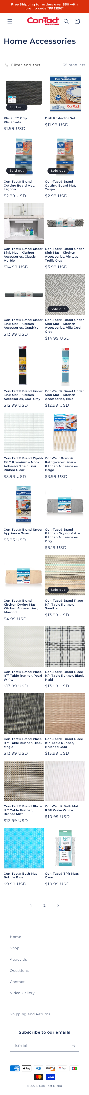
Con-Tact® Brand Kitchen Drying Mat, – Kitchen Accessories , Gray (62, 535)
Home (15, 937)
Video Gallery (22, 993)
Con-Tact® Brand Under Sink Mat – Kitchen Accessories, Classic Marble (23, 254)
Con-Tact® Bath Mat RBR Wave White (61, 808)
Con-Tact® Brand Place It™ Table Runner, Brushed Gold (64, 742)
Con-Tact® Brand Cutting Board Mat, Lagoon (19, 185)
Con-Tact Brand (50, 1086)
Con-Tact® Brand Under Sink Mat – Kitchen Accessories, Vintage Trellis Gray (64, 254)
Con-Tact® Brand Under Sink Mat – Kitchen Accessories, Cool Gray (23, 395)
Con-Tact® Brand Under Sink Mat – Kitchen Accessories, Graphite (23, 323)
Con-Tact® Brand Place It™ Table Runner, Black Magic (23, 742)
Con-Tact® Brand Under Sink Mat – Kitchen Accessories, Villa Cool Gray (64, 325)
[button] (9, 21)
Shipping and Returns (30, 1014)
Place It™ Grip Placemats (15, 120)
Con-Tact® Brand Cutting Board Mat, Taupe (60, 185)
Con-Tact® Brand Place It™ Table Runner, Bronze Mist (23, 810)
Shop (14, 948)
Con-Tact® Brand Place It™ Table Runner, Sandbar (64, 604)
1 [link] (31, 905)
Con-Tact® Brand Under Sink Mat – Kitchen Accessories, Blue (64, 395)
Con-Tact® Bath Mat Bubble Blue (20, 875)
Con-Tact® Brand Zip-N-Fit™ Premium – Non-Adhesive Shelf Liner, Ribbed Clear (23, 464)
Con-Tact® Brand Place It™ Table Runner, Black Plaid (64, 675)
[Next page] (57, 905)
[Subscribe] (73, 1046)
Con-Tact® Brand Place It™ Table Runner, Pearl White (23, 675)
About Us (18, 959)
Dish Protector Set (60, 118)
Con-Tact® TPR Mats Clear (62, 875)
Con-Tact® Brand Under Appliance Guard (23, 531)
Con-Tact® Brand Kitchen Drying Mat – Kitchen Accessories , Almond (21, 606)
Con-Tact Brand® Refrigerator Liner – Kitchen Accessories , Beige (62, 464)
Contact (17, 981)
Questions (19, 970)
